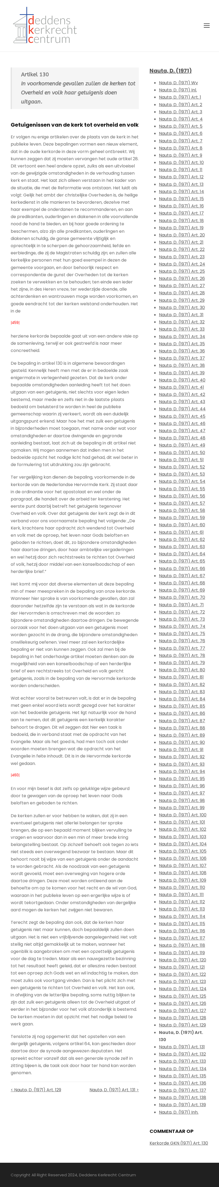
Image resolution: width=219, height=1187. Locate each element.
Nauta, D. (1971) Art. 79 (182, 663)
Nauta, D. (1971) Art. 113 (182, 909)
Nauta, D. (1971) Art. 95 (182, 779)
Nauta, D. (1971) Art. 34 (182, 337)
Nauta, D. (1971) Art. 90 (182, 742)
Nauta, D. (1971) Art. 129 (182, 1025)
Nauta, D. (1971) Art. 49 (182, 445)
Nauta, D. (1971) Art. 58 (182, 510)
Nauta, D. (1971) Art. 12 (181, 177)
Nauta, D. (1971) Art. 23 (182, 257)
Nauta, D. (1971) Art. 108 (182, 873)
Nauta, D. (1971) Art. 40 (182, 380)
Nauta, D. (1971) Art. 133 (182, 1061)
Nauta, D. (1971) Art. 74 (182, 626)
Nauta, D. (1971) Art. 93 (182, 764)
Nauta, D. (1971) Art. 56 (182, 496)
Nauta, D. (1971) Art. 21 (181, 242)
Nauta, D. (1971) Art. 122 (182, 974)
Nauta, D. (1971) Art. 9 (180, 155)
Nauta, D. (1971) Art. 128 (182, 1018)
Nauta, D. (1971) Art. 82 (182, 684)
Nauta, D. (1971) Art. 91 (181, 750)
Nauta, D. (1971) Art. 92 (182, 757)
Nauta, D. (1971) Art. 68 (182, 583)
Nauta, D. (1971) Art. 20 (182, 235)
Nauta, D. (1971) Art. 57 (182, 503)
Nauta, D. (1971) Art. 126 (182, 1003)
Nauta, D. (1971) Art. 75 (182, 634)
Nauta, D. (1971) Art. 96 (182, 786)
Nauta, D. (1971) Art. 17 (181, 213)
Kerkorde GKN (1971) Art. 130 (179, 1143)
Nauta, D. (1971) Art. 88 (182, 728)
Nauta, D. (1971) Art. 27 (182, 286)
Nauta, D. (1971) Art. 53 (182, 474)
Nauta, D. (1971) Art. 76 (182, 641)
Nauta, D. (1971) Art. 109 (182, 880)
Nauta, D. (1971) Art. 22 (182, 249)
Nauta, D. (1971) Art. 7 (180, 141)
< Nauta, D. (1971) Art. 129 (36, 1090)
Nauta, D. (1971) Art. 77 (182, 648)
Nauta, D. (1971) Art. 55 (182, 489)
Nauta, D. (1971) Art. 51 (181, 460)
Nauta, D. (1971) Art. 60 (182, 525)
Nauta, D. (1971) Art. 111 (181, 895)
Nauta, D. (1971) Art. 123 (182, 982)
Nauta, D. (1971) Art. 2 (180, 105)
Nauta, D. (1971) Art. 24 (182, 264)
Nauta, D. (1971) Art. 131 (182, 1047)
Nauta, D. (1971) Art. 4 (181, 119)
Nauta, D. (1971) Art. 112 (182, 902)
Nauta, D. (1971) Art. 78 (182, 655)
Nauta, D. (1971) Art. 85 (182, 706)
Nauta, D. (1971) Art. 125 (182, 996)
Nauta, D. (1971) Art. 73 (182, 619)
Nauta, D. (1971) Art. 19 (181, 228)
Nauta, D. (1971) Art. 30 (182, 307)
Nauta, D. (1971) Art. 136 (182, 1083)
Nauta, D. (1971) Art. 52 (182, 467)
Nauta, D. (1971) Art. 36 (182, 351)
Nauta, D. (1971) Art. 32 (182, 322)
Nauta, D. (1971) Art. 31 (181, 315)
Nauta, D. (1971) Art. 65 (182, 561)
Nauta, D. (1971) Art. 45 (182, 416)
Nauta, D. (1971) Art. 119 (182, 953)
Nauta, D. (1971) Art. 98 (182, 800)
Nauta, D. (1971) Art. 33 (182, 329)
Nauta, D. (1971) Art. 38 (182, 365)
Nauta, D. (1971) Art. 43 (182, 402)
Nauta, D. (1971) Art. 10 (181, 162)
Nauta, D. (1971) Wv (178, 83)
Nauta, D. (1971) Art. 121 (182, 967)
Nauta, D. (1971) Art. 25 (182, 271)
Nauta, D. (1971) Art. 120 (182, 960)
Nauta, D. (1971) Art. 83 (182, 692)
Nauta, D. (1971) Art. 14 (181, 192)
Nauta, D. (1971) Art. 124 (182, 989)
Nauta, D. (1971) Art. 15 (181, 199)
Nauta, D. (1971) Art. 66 (182, 569)
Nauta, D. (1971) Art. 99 (182, 808)
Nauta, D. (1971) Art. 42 (182, 394)
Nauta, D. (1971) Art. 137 (182, 1090)
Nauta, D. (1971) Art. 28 (182, 293)
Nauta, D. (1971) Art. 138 (182, 1097)
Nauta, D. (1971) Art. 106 (182, 858)
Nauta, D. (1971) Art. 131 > (114, 1090)
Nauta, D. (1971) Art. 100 (182, 815)
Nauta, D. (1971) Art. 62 (182, 539)
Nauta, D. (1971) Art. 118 (182, 945)
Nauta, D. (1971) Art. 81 (181, 677)
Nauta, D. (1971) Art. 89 (182, 735)
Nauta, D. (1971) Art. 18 (181, 221)
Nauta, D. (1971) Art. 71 (181, 605)
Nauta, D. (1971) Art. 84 (182, 699)
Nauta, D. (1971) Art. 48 (182, 438)
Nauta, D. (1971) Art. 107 (182, 866)
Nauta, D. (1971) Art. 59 (182, 518)
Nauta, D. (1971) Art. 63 (182, 547)
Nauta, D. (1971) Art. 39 (182, 373)
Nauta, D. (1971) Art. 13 (181, 184)
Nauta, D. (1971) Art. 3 (180, 112)
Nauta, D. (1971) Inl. (178, 90)
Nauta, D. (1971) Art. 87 (182, 721)
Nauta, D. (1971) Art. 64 (182, 554)
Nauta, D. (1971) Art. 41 (181, 387)
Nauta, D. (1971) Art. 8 (180, 148)
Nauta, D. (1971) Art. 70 (182, 597)
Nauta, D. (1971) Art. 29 (182, 300)
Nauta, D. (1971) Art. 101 (182, 822)
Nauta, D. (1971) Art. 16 (181, 206)
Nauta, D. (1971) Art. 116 (182, 931)
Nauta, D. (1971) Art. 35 (182, 344)
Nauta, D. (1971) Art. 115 (182, 924)
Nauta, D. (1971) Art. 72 (182, 612)
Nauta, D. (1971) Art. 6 (180, 133)
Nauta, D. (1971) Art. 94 (182, 771)
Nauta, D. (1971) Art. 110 (182, 887)
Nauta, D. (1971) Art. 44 (182, 409)
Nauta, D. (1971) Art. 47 (182, 431)
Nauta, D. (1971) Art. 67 (182, 576)
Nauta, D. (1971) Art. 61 (181, 532)
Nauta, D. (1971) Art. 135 (182, 1076)
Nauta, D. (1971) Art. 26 (182, 278)
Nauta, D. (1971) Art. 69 (182, 590)
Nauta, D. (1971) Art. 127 (182, 1011)
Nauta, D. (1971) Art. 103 (182, 837)
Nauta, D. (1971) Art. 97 (182, 793)
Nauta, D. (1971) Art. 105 (182, 851)
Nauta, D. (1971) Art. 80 (182, 670)
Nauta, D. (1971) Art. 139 (182, 1105)
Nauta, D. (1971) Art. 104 (183, 844)
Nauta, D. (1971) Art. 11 (180, 170)
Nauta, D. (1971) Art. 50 (182, 453)
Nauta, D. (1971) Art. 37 (182, 358)
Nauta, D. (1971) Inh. (178, 1112)
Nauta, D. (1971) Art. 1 (180, 97)
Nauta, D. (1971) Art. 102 (182, 829)
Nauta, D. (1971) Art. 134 (182, 1069)
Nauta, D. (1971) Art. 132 (182, 1054)
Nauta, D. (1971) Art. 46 (182, 423)
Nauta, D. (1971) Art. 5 (180, 126)
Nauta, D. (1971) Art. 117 (182, 938)
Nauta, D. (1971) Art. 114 (182, 916)
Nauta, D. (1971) (171, 70)
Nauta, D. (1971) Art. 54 (182, 481)
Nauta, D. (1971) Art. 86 (182, 713)
